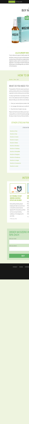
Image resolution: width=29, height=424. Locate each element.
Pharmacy (15, 267)
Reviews (21, 267)
